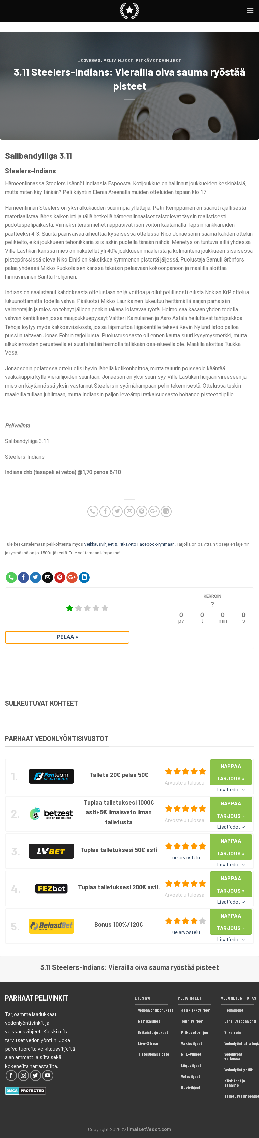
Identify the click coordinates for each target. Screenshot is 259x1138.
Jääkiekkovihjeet (196, 1010)
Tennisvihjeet (192, 1021)
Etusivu (142, 998)
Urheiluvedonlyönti (240, 1021)
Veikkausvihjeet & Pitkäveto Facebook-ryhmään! (130, 544)
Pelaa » (67, 637)
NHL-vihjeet (191, 1054)
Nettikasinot (149, 1021)
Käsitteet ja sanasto (234, 1083)
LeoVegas (88, 60)
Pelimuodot (233, 1010)
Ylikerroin (232, 1032)
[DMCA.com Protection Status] (25, 1090)
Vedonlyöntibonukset (155, 1010)
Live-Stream (149, 1043)
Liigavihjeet (191, 1065)
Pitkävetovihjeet (158, 60)
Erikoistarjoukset (153, 1032)
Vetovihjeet (190, 1076)
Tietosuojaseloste (153, 1054)
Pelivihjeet (118, 60)
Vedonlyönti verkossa (233, 1056)
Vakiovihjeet (191, 1043)
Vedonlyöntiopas (239, 998)
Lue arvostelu (184, 857)
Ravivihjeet (190, 1087)
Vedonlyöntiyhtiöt (239, 1069)
